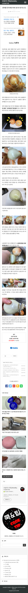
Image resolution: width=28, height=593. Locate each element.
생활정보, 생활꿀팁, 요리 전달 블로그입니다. (11, 495)
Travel (8, 572)
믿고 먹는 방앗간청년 (9, 31)
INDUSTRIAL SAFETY (11, 576)
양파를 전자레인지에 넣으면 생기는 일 (14, 8)
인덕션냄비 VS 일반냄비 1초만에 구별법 (10, 370)
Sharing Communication (11, 560)
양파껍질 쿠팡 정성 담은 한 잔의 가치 (9, 19)
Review (8, 574)
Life (10, 11)
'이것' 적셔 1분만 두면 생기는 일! (9, 368)
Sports (7, 570)
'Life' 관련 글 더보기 (7, 476)
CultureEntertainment (11, 562)
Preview (8, 568)
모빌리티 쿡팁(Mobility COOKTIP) (10, 489)
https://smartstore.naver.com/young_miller (12, 28)
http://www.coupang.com (10, 17)
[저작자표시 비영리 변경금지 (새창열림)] (20, 356)
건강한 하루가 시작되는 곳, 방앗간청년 (9, 33)
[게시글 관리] (9, 356)
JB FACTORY (16, 590)
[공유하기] (7, 356)
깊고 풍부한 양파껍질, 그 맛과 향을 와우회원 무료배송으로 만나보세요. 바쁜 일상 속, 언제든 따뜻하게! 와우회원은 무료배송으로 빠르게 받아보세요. (9, 22)
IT (7, 564)
